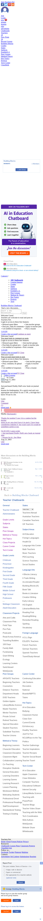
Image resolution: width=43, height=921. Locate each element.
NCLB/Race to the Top (31, 738)
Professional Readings (12, 802)
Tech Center (5, 63)
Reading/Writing (29, 616)
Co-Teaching (8, 764)
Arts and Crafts (9, 618)
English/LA (5, 52)
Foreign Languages (30, 538)
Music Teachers (29, 553)
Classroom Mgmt (10, 757)
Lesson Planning (10, 787)
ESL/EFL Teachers (30, 641)
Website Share (28, 828)
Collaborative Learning (12, 761)
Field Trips (7, 625)
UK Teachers (27, 524)
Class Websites (29, 778)
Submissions (24, 857)
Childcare (7, 560)
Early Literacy (28, 601)
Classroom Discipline (12, 753)
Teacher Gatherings (30, 745)
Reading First (28, 612)
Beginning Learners (11, 745)
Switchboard (8, 667)
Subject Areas (28, 529)
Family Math (8, 648)
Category (4, 276)
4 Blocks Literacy (29, 574)
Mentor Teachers (10, 713)
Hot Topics (5, 59)
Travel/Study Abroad (31, 656)
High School (8, 594)
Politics (25, 742)
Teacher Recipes (29, 753)
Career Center (9, 546)
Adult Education (9, 608)
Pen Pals (7, 629)
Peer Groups (5, 54)
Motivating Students (11, 795)
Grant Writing (8, 656)
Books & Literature (30, 593)
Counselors (8, 686)
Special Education (10, 724)
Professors (7, 598)
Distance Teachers (11, 690)
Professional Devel (11, 799)
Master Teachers (10, 709)
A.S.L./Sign (27, 637)
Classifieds (5, 65)
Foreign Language (30, 633)
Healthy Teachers (29, 730)
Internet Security (29, 790)
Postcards (7, 633)
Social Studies (28, 565)
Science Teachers (30, 561)
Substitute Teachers (11, 732)
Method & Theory (17, 295)
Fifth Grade (7, 587)
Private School (9, 716)
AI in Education (10, 264)
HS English (27, 605)
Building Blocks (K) (30, 586)
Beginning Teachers (11, 682)
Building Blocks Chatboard (11, 306)
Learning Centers (10, 663)
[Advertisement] (11, 149)
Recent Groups (6, 41)
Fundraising (8, 652)
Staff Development (10, 806)
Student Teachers (10, 728)
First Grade (7, 572)
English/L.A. (15, 291)
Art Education (28, 534)
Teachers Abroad (29, 513)
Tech (12, 301)
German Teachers (30, 649)
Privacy (26, 842)
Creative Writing (29, 597)
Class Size (27, 719)
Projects (4, 61)
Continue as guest (24, 334)
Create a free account (9, 334)
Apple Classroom (29, 774)
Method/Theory (7, 56)
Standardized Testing (12, 810)
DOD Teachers (9, 697)
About (8, 842)
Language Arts (28, 570)
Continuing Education (31, 678)
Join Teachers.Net (7, 2)
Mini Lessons (10, 375)
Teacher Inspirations (31, 749)
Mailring (25, 852)
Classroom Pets (9, 622)
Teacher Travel (28, 761)
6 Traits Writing (28, 578)
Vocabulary (27, 628)
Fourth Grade (8, 583)
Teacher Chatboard (11, 510)
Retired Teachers (10, 720)
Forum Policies (17, 842)
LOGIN (4, 332)
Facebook (4, 852)
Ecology (6, 660)
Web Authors (27, 820)
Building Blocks (7, 44)
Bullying (25, 711)
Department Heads (11, 694)
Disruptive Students (11, 768)
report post (5, 407)
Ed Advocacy (28, 726)
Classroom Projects (11, 613)
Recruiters (26, 686)
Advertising (5, 857)
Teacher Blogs (28, 805)
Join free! (6, 900)
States (3, 48)
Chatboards (5, 31)
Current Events (28, 723)
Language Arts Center (31, 545)
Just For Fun (27, 734)
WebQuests (8, 671)
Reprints (33, 857)
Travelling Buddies (11, 641)
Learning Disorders (11, 776)
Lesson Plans (15, 846)
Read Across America (12, 637)
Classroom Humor (30, 715)
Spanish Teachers (30, 653)
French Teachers (29, 645)
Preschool (7, 564)
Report (21, 882)
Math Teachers (28, 549)
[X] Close (20, 353)
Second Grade (9, 575)
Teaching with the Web (32, 812)
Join (2, 16)
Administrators (9, 514)
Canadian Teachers (30, 520)
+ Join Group (21, 169)
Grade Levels (8, 520)
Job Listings (14, 857)
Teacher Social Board (31, 757)
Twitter (11, 852)
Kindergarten (8, 568)
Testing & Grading (10, 814)
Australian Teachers (30, 517)
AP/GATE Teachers (11, 678)
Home (3, 842)
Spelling (26, 624)
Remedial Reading (30, 620)
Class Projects (9, 543)
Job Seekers (27, 682)
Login (3, 18)
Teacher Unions (9, 735)
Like (2, 401)
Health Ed (26, 542)
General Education (11, 772)
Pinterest (18, 852)
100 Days (7, 644)
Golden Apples (9, 701)
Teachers (4, 34)
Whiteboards (27, 831)
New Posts (5, 38)
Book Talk (26, 590)
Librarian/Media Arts (30, 609)
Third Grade (8, 579)
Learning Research (11, 783)
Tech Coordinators (30, 816)
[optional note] (11, 878)
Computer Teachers (30, 782)
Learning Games (10, 780)
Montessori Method (11, 791)
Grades (3, 46)
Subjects (4, 50)
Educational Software (31, 786)
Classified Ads (6, 848)
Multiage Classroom (11, 604)
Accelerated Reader (30, 582)
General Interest (16, 282)
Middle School (9, 591)
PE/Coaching (28, 557)
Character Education (11, 749)
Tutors (25, 697)
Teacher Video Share (31, 809)
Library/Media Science (12, 705)
